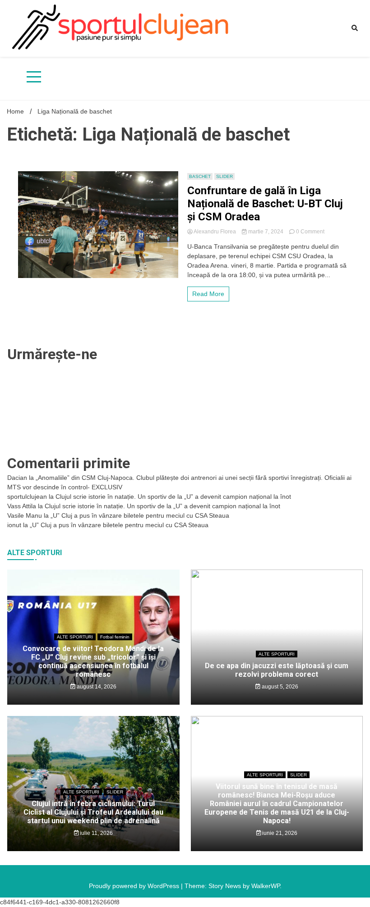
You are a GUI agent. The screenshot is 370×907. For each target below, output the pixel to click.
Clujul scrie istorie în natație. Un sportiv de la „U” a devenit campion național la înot (173, 496)
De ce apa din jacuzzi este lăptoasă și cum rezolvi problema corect (276, 670)
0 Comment (310, 231)
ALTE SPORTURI (75, 636)
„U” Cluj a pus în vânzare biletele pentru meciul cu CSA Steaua (140, 515)
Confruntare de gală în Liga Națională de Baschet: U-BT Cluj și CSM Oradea (265, 203)
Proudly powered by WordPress (135, 885)
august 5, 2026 (279, 687)
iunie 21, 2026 (279, 833)
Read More (208, 293)
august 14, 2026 (95, 687)
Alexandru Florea (215, 231)
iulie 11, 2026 (96, 833)
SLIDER (224, 176)
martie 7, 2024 (266, 231)
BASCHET (200, 176)
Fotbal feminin (115, 636)
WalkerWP (265, 885)
